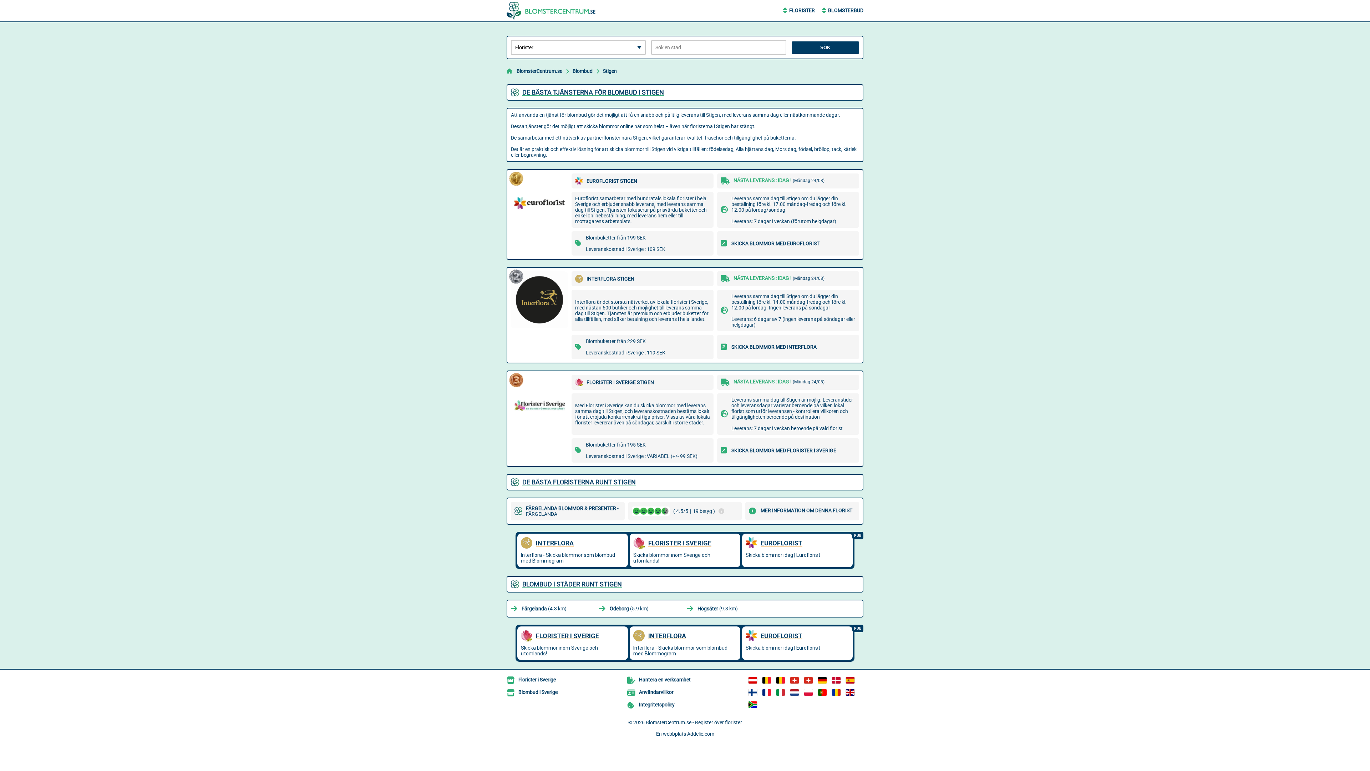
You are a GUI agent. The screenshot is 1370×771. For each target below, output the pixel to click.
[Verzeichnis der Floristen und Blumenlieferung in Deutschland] (822, 680)
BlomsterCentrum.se (539, 71)
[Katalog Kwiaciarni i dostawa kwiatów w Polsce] (808, 692)
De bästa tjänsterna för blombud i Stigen (593, 92)
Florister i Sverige (537, 679)
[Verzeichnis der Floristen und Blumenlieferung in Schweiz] (794, 680)
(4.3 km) (544, 608)
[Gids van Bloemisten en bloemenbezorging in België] (780, 680)
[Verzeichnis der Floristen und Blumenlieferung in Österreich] (752, 680)
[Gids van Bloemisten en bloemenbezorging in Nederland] (794, 692)
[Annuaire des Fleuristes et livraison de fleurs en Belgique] (766, 680)
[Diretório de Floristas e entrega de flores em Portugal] (822, 692)
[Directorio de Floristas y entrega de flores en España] (850, 680)
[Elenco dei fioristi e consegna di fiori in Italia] (780, 692)
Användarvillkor (656, 692)
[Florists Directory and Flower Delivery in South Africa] (752, 704)
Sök (825, 47)
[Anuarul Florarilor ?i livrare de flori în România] (836, 692)
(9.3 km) (717, 608)
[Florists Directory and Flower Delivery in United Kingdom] (850, 692)
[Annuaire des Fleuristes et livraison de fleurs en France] (766, 692)
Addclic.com (700, 734)
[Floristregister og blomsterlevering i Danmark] (836, 680)
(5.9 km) (629, 608)
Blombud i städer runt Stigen (572, 584)
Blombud (583, 71)
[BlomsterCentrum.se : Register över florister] (551, 11)
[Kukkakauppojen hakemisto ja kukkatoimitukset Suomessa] (752, 692)
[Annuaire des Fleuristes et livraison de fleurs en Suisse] (808, 680)
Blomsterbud (845, 10)
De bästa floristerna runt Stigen (579, 482)
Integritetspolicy (657, 704)
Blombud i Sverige (538, 692)
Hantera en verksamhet (665, 679)
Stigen (610, 71)
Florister (802, 10)
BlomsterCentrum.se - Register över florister (694, 722)
